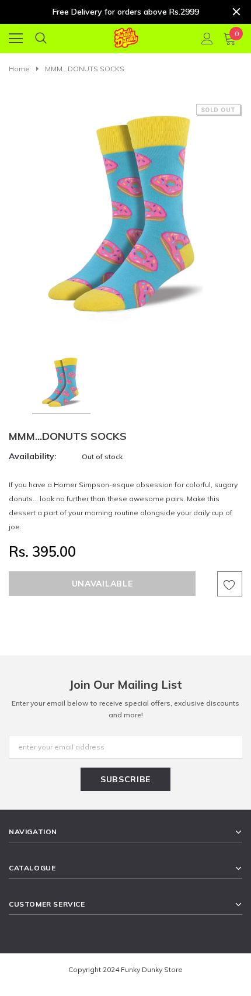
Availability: (33, 456)
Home (19, 68)
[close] (236, 12)
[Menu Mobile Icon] (16, 39)
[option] (125, 220)
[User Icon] (207, 38)
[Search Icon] (41, 38)
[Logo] (126, 36)
